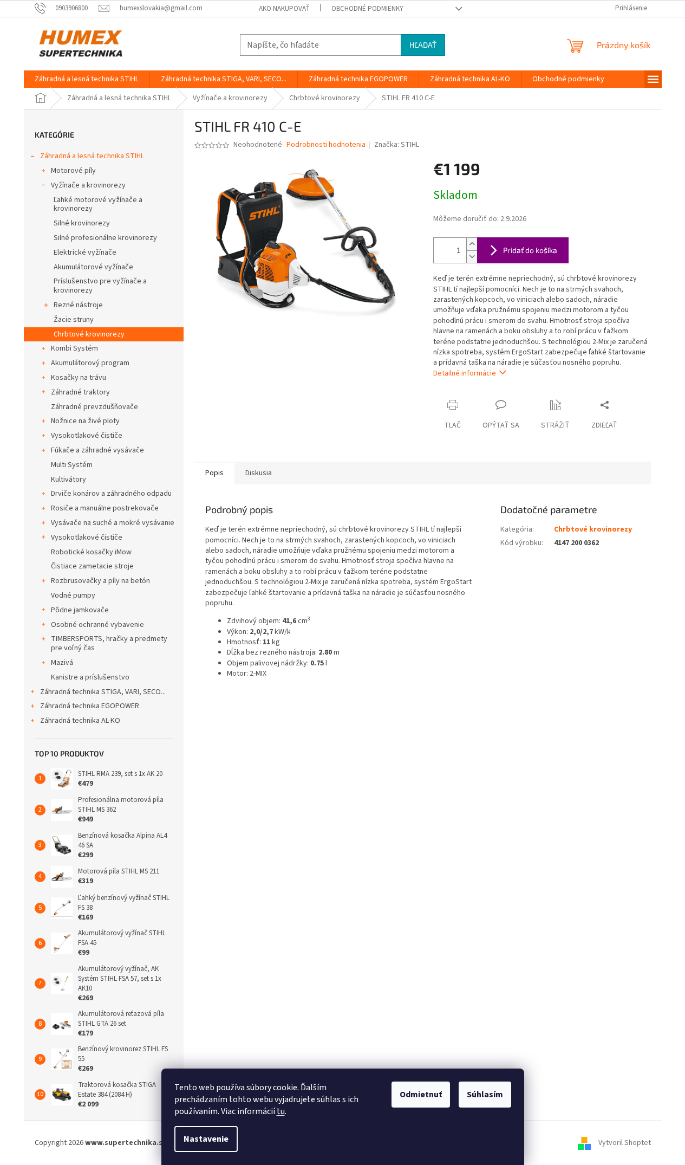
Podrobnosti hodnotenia (326, 145)
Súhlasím (485, 1095)
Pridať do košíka (530, 250)
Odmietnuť (421, 1095)
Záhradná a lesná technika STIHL (92, 156)
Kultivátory (68, 479)
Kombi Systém (74, 348)
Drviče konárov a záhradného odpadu (111, 493)
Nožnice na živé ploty (85, 421)
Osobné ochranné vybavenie (97, 624)
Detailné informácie (464, 373)
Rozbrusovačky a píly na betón (100, 580)
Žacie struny (74, 319)
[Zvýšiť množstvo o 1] (471, 244)
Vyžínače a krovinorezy (88, 185)
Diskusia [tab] (258, 473)
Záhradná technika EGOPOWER (89, 706)
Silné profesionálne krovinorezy (105, 237)
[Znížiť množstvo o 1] (471, 256)
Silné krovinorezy (82, 223)
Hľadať (422, 44)
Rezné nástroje (78, 305)
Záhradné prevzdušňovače (94, 407)
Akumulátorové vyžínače (93, 267)
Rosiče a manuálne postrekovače (105, 508)
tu (281, 1111)
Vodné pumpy (73, 595)
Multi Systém (72, 464)
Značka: (396, 144)
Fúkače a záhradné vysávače (97, 450)
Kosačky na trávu (78, 377)
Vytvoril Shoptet (624, 1142)
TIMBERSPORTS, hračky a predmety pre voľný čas (109, 643)
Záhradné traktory (80, 392)
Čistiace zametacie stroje (92, 566)
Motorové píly (73, 170)
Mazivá (62, 662)
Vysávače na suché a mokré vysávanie (112, 522)
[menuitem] (86, 79)
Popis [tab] (214, 473)
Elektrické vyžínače (85, 252)
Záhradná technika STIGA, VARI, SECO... (103, 692)
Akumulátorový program (90, 363)
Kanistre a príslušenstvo (90, 677)
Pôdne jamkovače (80, 610)
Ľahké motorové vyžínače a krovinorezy (98, 205)
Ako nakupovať (284, 9)
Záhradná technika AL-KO (80, 720)
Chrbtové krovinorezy (89, 334)
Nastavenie (206, 1139)
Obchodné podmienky (367, 9)
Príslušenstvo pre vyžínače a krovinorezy (100, 286)
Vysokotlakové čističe (86, 435)
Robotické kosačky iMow (91, 552)
